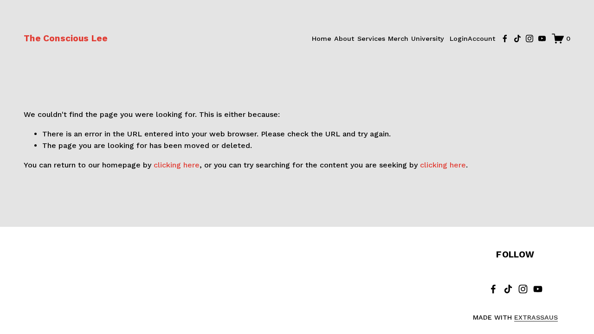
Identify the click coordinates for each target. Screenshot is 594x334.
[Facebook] (505, 38)
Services (371, 38)
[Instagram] (529, 38)
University (427, 38)
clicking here (177, 165)
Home (321, 38)
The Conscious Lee (66, 38)
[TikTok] (517, 38)
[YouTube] (542, 38)
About (344, 38)
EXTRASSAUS (536, 317)
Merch (398, 38)
